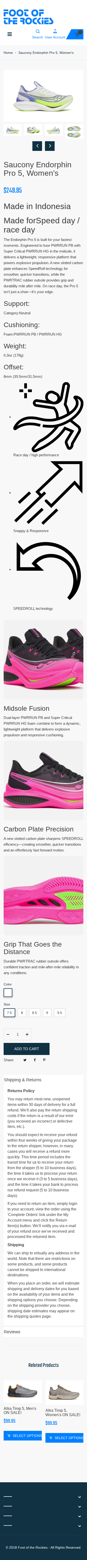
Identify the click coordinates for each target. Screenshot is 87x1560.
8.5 (34, 1013)
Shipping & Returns (22, 1079)
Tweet (25, 1060)
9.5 (59, 1013)
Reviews (12, 1331)
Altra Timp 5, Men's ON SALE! (20, 1410)
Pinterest (44, 1060)
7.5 (9, 1013)
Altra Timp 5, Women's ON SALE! (62, 1412)
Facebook (35, 1060)
